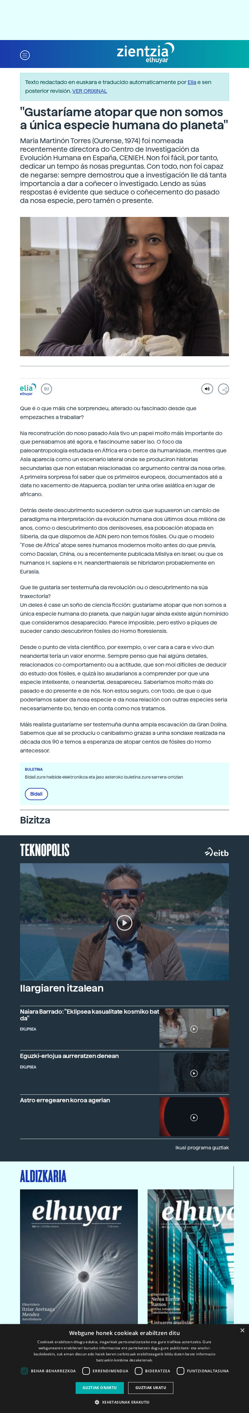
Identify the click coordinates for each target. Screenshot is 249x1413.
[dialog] (124, 1368)
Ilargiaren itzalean (62, 988)
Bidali (36, 794)
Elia (192, 82)
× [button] (242, 1330)
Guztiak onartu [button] (100, 1387)
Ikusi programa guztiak (202, 1148)
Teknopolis (45, 849)
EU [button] (46, 389)
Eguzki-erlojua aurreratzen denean (69, 1056)
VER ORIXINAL (89, 91)
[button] (25, 55)
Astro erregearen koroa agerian (65, 1100)
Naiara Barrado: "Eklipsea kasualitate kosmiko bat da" (89, 1015)
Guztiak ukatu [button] (150, 1387)
